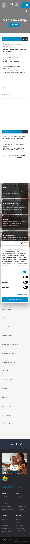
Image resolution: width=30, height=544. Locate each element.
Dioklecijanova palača (10, 203)
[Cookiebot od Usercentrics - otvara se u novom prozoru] (21, 243)
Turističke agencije (21, 506)
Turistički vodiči (20, 509)
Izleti (3, 522)
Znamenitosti (5, 519)
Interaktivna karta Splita (8, 509)
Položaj (4, 500)
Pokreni (14, 24)
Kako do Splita (19, 497)
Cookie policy (19, 525)
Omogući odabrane (15, 299)
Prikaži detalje (21, 294)
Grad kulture (5, 525)
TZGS (17, 522)
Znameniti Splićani (6, 506)
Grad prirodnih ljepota (7, 531)
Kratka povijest (5, 503)
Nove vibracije (25, 541)
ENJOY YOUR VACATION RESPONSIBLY (13, 138)
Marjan (5, 219)
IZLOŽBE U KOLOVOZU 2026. (11, 61)
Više (4, 196)
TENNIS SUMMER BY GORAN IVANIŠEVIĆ (14, 72)
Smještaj (18, 500)
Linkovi (17, 519)
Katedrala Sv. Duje (9, 235)
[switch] (25, 277)
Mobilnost (18, 503)
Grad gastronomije (6, 528)
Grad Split (4, 497)
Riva (4, 187)
